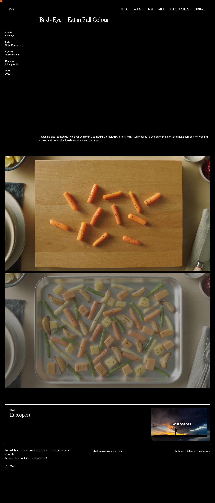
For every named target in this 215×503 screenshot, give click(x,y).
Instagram (204, 451)
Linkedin (179, 451)
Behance (191, 451)
